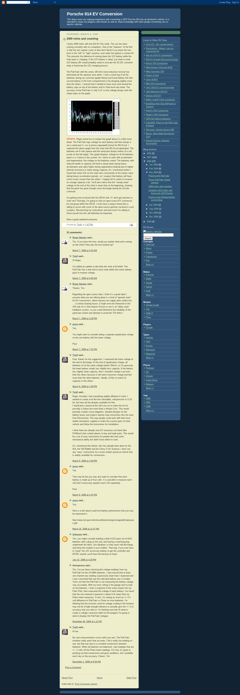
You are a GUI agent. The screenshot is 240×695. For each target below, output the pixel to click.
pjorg (75, 324)
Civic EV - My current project (159, 44)
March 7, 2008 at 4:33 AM (84, 250)
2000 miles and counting (160, 186)
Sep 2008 (154, 209)
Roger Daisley (79, 238)
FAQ (148, 342)
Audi (148, 291)
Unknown (77, 534)
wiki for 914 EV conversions (159, 55)
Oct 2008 (154, 213)
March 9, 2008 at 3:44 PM (84, 461)
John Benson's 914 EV (157, 92)
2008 (149, 161)
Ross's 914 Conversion (157, 63)
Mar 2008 (154, 172)
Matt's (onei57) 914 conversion (160, 100)
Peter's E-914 (152, 75)
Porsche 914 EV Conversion (94, 13)
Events (149, 346)
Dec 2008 (154, 217)
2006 (149, 153)
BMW (148, 279)
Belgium (150, 384)
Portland (150, 368)
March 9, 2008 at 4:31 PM (84, 495)
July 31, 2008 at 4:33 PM (84, 560)
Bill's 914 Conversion (156, 84)
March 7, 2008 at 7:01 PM (84, 349)
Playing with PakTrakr (159, 176)
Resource (150, 350)
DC (147, 372)
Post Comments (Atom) (86, 684)
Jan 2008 (154, 165)
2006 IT (149, 313)
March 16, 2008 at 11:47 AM (85, 529)
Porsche (150, 275)
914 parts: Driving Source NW (160, 130)
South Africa (152, 380)
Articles (149, 338)
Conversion (151, 256)
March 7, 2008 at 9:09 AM (84, 278)
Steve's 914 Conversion (157, 111)
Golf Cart (150, 244)
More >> (150, 264)
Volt (148, 309)
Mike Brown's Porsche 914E (159, 67)
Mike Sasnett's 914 (155, 71)
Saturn (149, 287)
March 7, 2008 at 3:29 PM (84, 318)
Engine (149, 252)
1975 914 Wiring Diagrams (158, 119)
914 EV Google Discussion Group (162, 59)
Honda (149, 283)
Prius (148, 317)
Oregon (149, 376)
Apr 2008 (153, 205)
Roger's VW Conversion (157, 115)
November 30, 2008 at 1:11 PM (87, 621)
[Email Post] (131, 225)
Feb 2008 (154, 169)
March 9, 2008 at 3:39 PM (84, 386)
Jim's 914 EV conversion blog (160, 87)
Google (149, 327)
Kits (148, 260)
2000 (148, 398)
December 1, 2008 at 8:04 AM (86, 662)
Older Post (131, 678)
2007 (149, 157)
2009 (149, 221)
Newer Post (67, 678)
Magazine (150, 354)
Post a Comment (73, 667)
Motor (148, 248)
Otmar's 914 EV (153, 96)
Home (99, 678)
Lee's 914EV (152, 79)
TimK (75, 256)
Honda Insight (152, 305)
